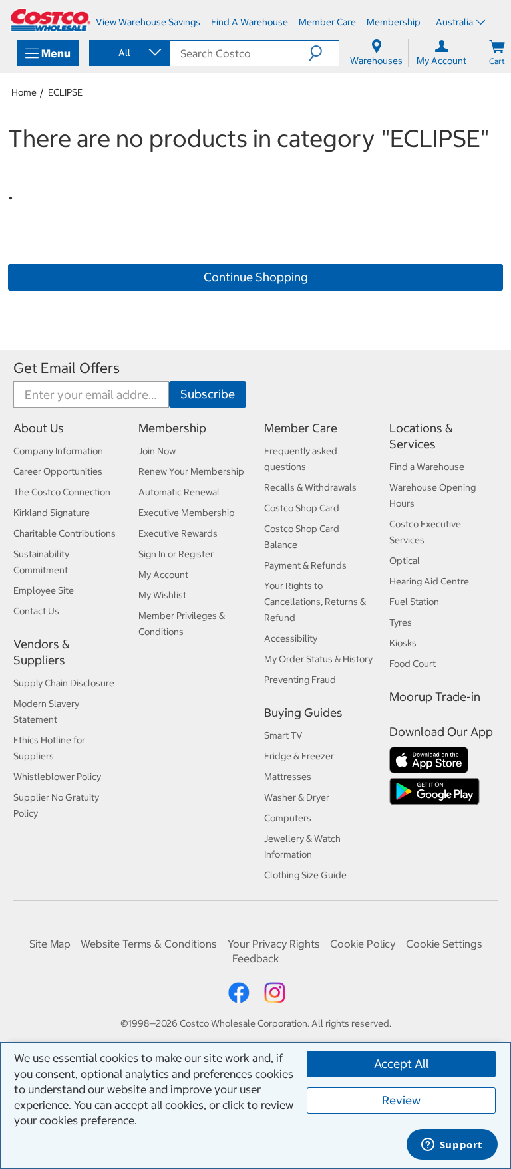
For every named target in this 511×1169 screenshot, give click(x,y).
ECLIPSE (65, 92)
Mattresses (287, 777)
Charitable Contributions (64, 533)
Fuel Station (414, 602)
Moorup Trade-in (434, 696)
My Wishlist (162, 595)
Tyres (400, 622)
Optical (404, 561)
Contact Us (36, 611)
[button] (324, 53)
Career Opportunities (57, 471)
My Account (163, 575)
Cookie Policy (362, 943)
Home (24, 92)
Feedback (255, 958)
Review (401, 1100)
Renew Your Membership (191, 471)
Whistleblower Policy (57, 777)
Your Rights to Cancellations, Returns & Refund (315, 602)
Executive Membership (186, 513)
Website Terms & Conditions (149, 943)
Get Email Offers (66, 368)
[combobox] (128, 52)
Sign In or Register (176, 554)
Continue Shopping (256, 277)
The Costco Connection (61, 492)
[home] (50, 20)
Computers (287, 818)
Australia (454, 22)
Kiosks (403, 643)
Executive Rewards (178, 533)
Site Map (50, 943)
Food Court (412, 664)
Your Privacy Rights (274, 943)
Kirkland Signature (51, 513)
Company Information (58, 451)
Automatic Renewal (179, 492)
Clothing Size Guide (305, 875)
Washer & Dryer (296, 797)
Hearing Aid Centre (429, 581)
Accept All (401, 1063)
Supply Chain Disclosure (63, 683)
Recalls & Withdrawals (310, 487)
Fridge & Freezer (299, 756)
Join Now (157, 451)
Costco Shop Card (301, 508)
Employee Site (43, 590)
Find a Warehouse (426, 467)
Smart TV (283, 735)
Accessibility (290, 638)
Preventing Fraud (300, 680)
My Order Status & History (318, 659)
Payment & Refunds (305, 565)
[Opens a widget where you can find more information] (452, 1145)
